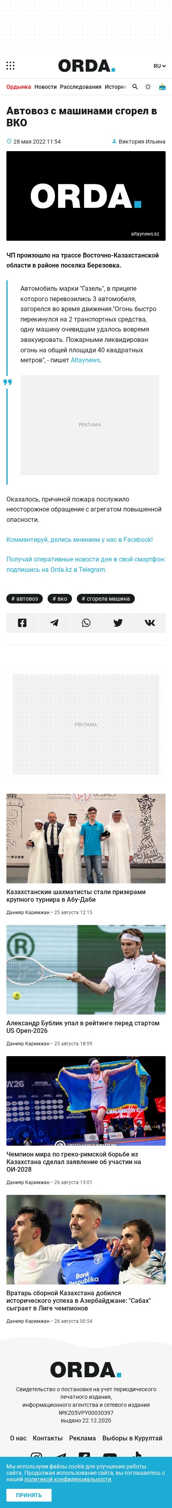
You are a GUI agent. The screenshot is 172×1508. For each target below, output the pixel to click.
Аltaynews (85, 360)
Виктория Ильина (142, 141)
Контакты (48, 1438)
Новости (45, 87)
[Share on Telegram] (54, 623)
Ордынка (18, 87)
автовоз (27, 598)
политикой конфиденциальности (67, 1479)
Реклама (82, 1438)
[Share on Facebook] (22, 623)
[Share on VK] (150, 623)
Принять (29, 1495)
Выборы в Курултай (132, 1438)
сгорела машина (108, 598)
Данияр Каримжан (28, 912)
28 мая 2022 (30, 141)
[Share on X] (118, 623)
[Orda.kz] (85, 1382)
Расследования (81, 87)
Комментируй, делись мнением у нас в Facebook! (79, 539)
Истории (116, 87)
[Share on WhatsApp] (86, 623)
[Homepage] (86, 65)
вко (62, 598)
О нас (18, 1438)
